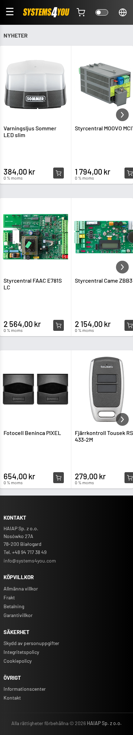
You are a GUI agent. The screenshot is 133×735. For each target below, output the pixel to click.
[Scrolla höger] (122, 115)
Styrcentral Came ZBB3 (103, 280)
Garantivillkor (18, 615)
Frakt (9, 597)
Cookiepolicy (18, 661)
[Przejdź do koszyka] (81, 12)
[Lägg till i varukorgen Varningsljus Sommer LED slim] (58, 173)
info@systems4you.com (30, 561)
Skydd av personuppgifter (31, 643)
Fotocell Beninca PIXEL (32, 432)
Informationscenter (25, 689)
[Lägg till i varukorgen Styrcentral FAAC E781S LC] (58, 325)
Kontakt (12, 698)
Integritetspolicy (21, 652)
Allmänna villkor (21, 589)
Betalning (14, 606)
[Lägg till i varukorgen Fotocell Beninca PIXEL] (58, 478)
